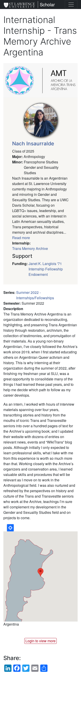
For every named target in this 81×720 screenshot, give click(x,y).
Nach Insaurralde (33, 143)
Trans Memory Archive (30, 248)
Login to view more (40, 640)
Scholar (47, 4)
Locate (10, 527)
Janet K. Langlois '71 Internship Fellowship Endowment (46, 269)
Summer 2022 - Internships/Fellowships (35, 295)
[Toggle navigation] (71, 4)
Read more (21, 237)
